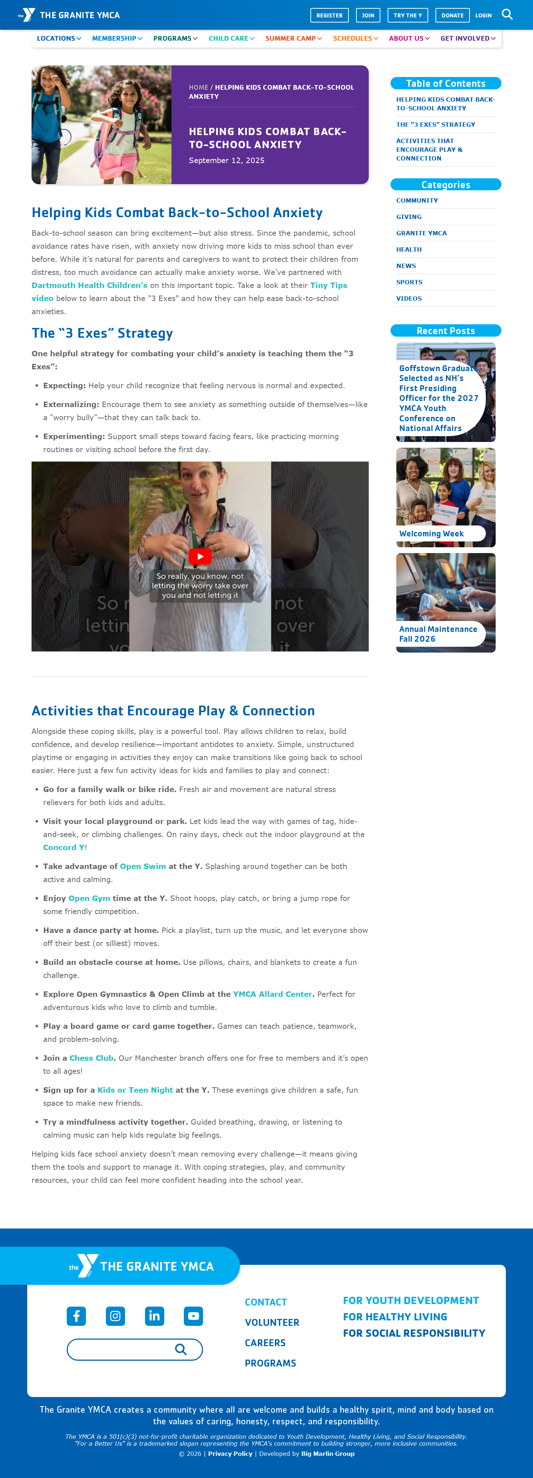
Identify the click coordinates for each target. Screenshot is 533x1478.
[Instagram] (115, 1316)
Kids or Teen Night (135, 1089)
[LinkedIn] (154, 1316)
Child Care (228, 37)
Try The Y (408, 15)
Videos (409, 298)
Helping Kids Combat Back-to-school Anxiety (446, 103)
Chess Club (91, 1057)
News (406, 266)
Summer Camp (290, 37)
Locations (56, 37)
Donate (453, 15)
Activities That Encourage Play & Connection (429, 150)
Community (417, 200)
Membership (114, 37)
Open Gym (89, 897)
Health (409, 249)
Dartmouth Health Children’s (90, 284)
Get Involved (465, 37)
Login (483, 15)
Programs (172, 37)
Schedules (352, 37)
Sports (409, 282)
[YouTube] (193, 1316)
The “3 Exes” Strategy (435, 124)
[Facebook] (76, 1316)
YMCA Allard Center (272, 993)
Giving (409, 217)
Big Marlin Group (328, 1453)
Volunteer (272, 1322)
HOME (198, 87)
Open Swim (143, 865)
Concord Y (63, 847)
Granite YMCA (421, 233)
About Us (406, 37)
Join (368, 15)
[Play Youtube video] (200, 556)
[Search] (507, 14)
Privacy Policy (230, 1453)
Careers (265, 1342)
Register (330, 15)
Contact (266, 1301)
